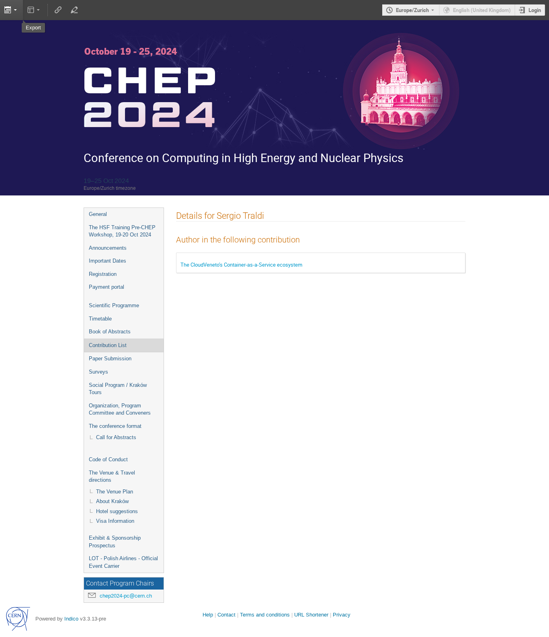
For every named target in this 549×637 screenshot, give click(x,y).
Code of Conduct (108, 459)
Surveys (98, 372)
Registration (103, 274)
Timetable (100, 319)
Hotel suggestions (117, 511)
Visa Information (115, 521)
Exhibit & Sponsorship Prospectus (115, 542)
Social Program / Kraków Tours (118, 389)
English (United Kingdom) (482, 10)
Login (535, 10)
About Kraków (112, 501)
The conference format (115, 426)
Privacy (341, 614)
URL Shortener (311, 614)
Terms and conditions (265, 614)
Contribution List (108, 345)
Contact (226, 614)
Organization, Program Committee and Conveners (120, 409)
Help (208, 614)
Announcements (108, 248)
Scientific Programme (114, 305)
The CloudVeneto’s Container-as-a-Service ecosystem (241, 264)
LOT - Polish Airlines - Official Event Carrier (123, 562)
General (98, 214)
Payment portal (106, 287)
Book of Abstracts (110, 332)
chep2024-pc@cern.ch (126, 595)
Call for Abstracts (116, 437)
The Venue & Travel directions (112, 476)
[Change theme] (34, 10)
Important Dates (107, 261)
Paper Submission (110, 358)
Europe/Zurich (412, 10)
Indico (71, 618)
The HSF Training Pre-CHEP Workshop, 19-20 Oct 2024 (122, 231)
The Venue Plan (114, 492)
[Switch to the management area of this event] (74, 10)
